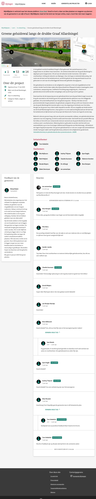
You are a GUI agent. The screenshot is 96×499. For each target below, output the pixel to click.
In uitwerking (21, 28)
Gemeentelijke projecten (70, 3)
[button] (11, 52)
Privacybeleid (54, 480)
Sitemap (53, 492)
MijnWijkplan (6, 28)
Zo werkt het (54, 476)
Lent (13, 28)
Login (90, 3)
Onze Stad (43, 11)
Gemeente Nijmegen (79, 476)
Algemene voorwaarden (57, 484)
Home (44, 3)
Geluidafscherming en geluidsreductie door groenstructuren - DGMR (54, 132)
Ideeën (53, 3)
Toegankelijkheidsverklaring (58, 488)
